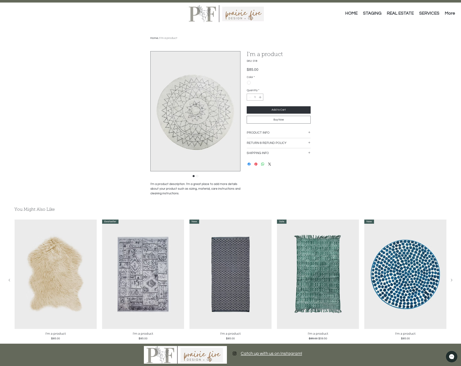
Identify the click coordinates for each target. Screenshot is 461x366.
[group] (230, 280)
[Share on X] (269, 164)
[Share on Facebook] (249, 164)
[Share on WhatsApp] (263, 164)
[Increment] (260, 97)
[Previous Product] (9, 280)
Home (154, 38)
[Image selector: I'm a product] (193, 176)
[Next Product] (451, 280)
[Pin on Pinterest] (256, 164)
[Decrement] (249, 97)
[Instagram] (234, 353)
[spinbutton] (255, 97)
